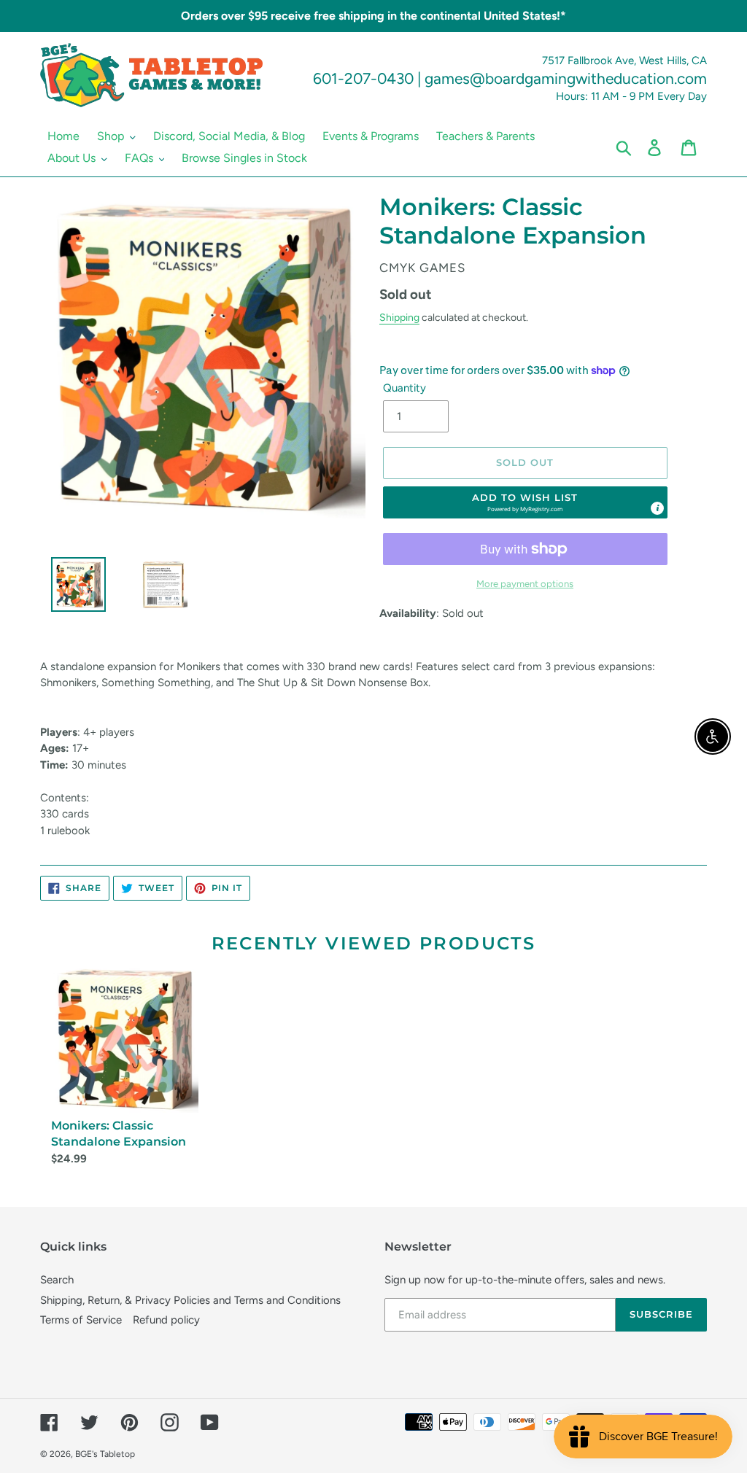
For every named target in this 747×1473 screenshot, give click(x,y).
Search (57, 1279)
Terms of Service (81, 1319)
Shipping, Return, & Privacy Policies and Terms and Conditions (190, 1300)
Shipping (399, 317)
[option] (73, 588)
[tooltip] (657, 508)
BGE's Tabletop (105, 1454)
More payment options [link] (524, 583)
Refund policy (166, 1319)
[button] (525, 502)
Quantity (404, 388)
